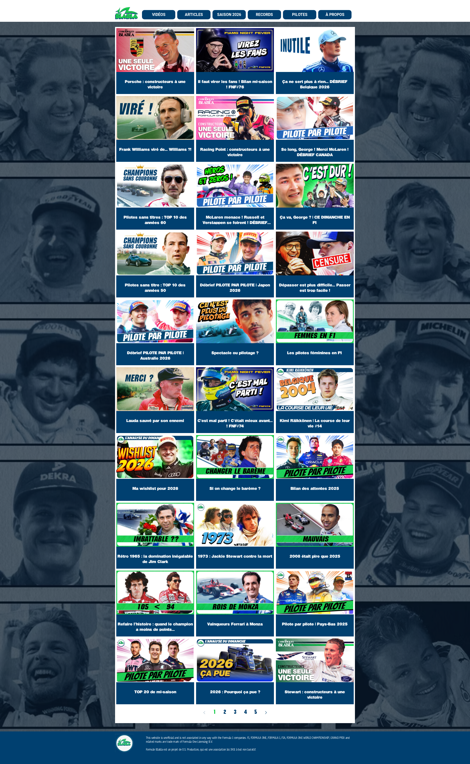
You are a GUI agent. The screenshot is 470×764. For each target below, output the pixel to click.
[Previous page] (204, 712)
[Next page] (265, 712)
